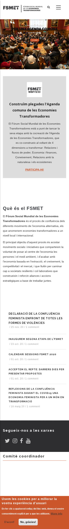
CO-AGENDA (34, 40)
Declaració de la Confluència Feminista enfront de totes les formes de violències (36, 318)
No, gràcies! (28, 521)
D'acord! (9, 521)
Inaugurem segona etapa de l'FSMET (36, 339)
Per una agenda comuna (35, 29)
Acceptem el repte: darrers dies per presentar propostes (36, 371)
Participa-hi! (34, 169)
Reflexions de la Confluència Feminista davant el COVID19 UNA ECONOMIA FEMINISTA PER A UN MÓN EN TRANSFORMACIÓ (36, 395)
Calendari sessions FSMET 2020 (32, 354)
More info (56, 513)
